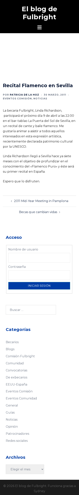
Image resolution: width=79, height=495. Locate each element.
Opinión (12, 426)
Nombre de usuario (23, 249)
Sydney (39, 491)
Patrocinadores (17, 433)
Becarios (12, 342)
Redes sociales (17, 441)
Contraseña (17, 267)
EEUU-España (16, 384)
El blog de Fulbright (39, 13)
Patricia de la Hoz (24, 94)
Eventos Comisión (17, 98)
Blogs (10, 349)
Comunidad (15, 363)
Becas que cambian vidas (38, 212)
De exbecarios (16, 377)
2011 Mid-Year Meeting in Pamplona (41, 201)
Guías (10, 412)
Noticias (40, 98)
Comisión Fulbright (20, 356)
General (12, 405)
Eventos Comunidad (21, 398)
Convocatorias (16, 370)
